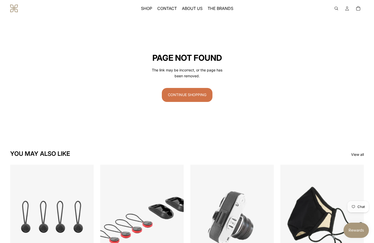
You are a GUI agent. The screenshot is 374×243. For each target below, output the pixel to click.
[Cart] (358, 8)
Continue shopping (187, 95)
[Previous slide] (17, 216)
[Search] (336, 8)
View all (357, 154)
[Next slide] (86, 216)
